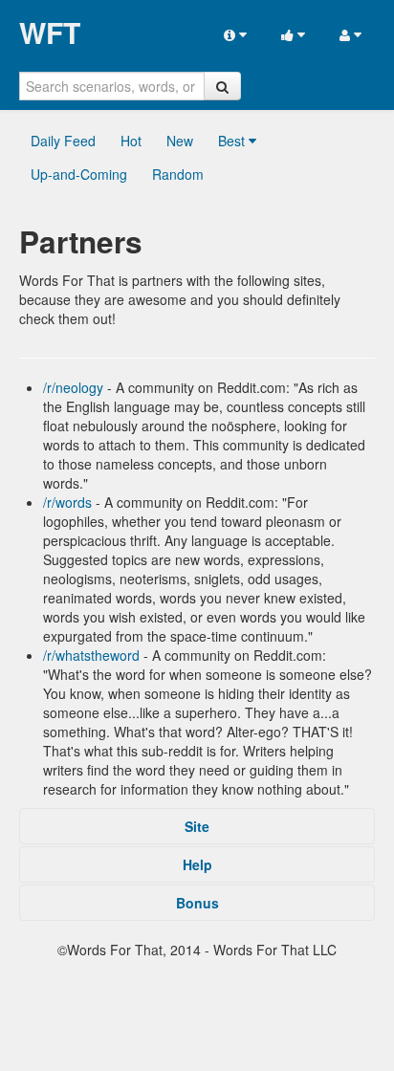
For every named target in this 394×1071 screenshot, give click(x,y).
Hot (131, 140)
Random (178, 174)
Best (233, 140)
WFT (49, 32)
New (179, 140)
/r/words (67, 502)
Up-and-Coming (79, 174)
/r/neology (73, 387)
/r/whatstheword (91, 655)
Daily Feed (63, 140)
